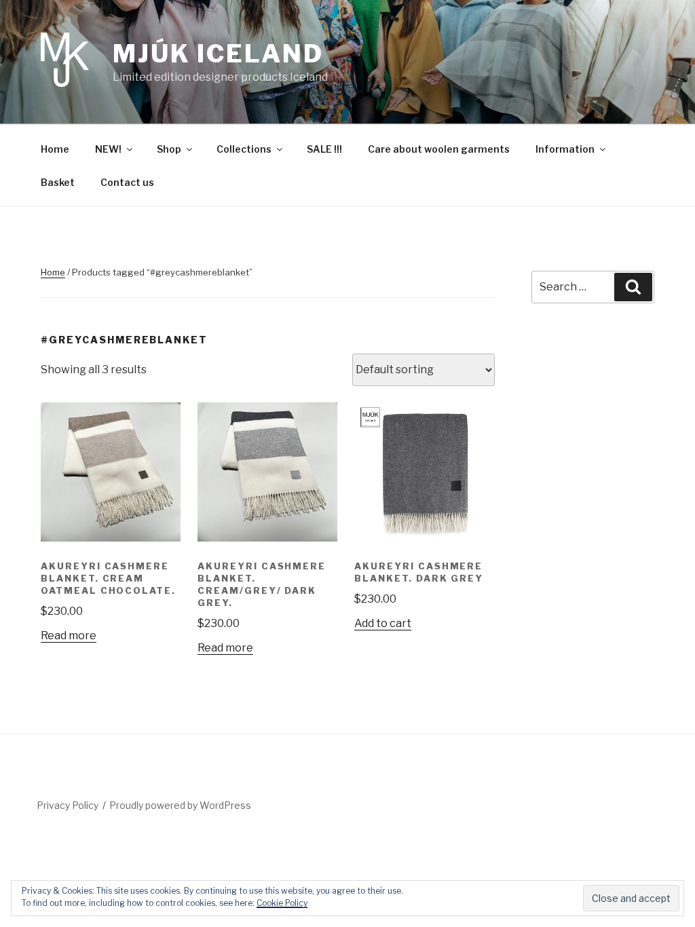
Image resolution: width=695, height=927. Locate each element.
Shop (169, 149)
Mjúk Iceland (218, 54)
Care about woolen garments (439, 149)
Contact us (127, 182)
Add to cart (382, 623)
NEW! (108, 149)
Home (55, 149)
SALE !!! (324, 149)
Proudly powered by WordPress (180, 805)
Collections (244, 149)
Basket (58, 182)
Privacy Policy (67, 805)
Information (565, 149)
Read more (68, 635)
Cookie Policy (282, 903)
